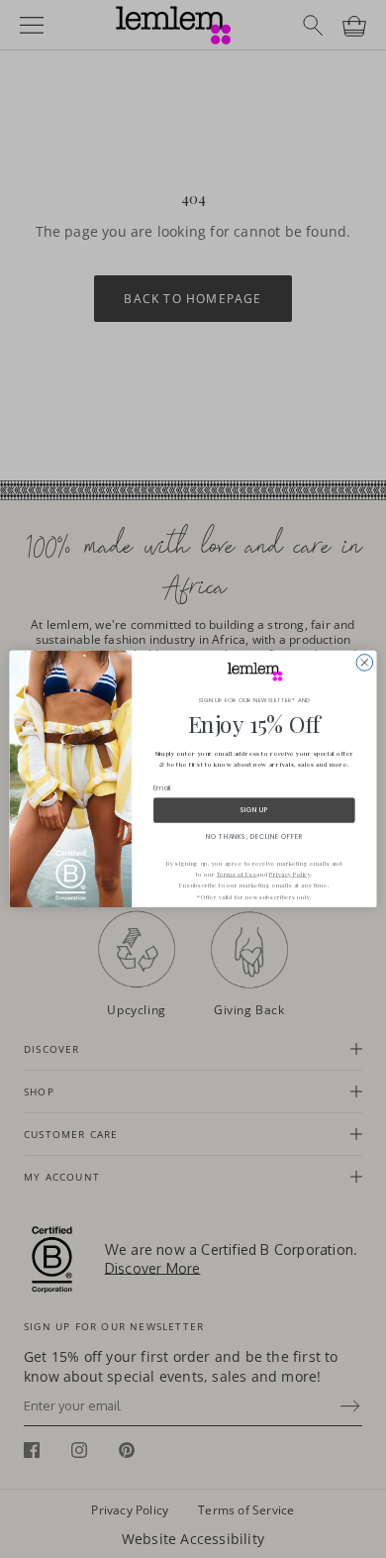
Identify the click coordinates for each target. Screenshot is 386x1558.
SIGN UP (254, 810)
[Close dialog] (364, 663)
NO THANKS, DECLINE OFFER (254, 836)
